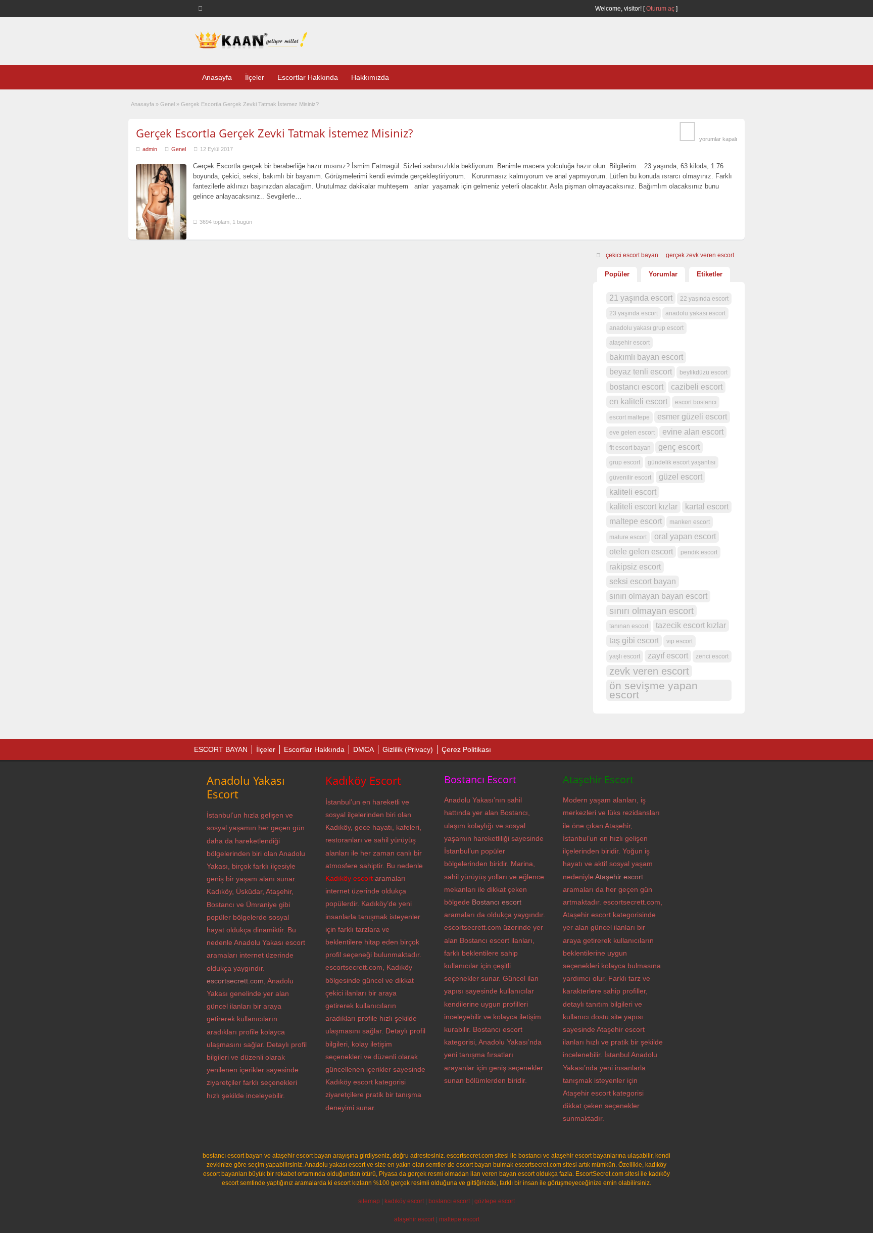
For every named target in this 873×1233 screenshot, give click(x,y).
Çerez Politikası (466, 749)
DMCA (363, 749)
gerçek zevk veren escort (700, 255)
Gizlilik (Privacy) (407, 749)
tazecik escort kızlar (691, 625)
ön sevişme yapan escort (653, 690)
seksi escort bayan (642, 581)
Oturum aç (661, 8)
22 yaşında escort (704, 298)
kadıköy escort (404, 1201)
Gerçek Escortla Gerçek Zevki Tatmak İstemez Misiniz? (274, 132)
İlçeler (254, 77)
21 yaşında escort (640, 298)
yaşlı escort (624, 656)
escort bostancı (695, 402)
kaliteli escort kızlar (643, 506)
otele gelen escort (641, 551)
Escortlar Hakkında (307, 77)
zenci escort (712, 656)
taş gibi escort (634, 640)
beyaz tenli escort (640, 371)
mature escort (628, 537)
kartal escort (707, 506)
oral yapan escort (685, 536)
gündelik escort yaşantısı (681, 462)
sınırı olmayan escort (651, 611)
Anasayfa (217, 77)
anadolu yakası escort (695, 313)
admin (149, 149)
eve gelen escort (632, 432)
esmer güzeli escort (692, 416)
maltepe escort (635, 521)
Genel (167, 104)
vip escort (679, 641)
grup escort (624, 462)
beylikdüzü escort (704, 372)
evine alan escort (692, 432)
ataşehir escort (629, 342)
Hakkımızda (370, 77)
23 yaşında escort (633, 313)
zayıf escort (668, 655)
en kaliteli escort (638, 401)
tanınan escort (628, 626)
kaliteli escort (632, 492)
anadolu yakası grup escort (646, 327)
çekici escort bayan (632, 255)
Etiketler (709, 274)
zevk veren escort (649, 671)
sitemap (369, 1201)
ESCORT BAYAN (221, 749)
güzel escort (680, 476)
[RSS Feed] (202, 8)
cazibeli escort (696, 387)
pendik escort (699, 552)
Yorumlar (663, 274)
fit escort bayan (630, 447)
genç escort (679, 447)
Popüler (617, 274)
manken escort (689, 522)
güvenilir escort (630, 477)
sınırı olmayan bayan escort (658, 596)
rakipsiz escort (635, 566)
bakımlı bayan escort (646, 357)
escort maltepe (629, 417)
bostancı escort (636, 387)
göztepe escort (494, 1201)
